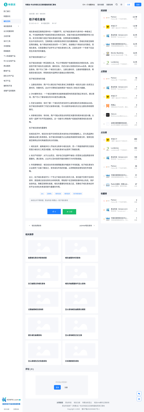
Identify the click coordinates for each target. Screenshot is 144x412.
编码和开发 (8, 85)
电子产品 (7, 80)
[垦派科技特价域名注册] (11, 401)
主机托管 (7, 36)
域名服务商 (8, 26)
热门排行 (7, 11)
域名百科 (7, 21)
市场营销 (7, 46)
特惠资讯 (7, 16)
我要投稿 (16, 409)
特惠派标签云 (87, 402)
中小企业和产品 (9, 61)
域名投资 (67, 194)
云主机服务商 (9, 31)
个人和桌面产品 (9, 56)
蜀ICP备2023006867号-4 (90, 409)
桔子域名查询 (77, 194)
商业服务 (7, 66)
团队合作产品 (9, 76)
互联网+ (49, 194)
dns (42, 194)
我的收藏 (6, 409)
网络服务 (7, 51)
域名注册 (77, 402)
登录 (138, 4)
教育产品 (7, 71)
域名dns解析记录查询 (101, 402)
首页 (37, 14)
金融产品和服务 (9, 90)
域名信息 (58, 194)
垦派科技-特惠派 (51, 200)
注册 (128, 4)
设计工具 (7, 41)
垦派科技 (68, 402)
